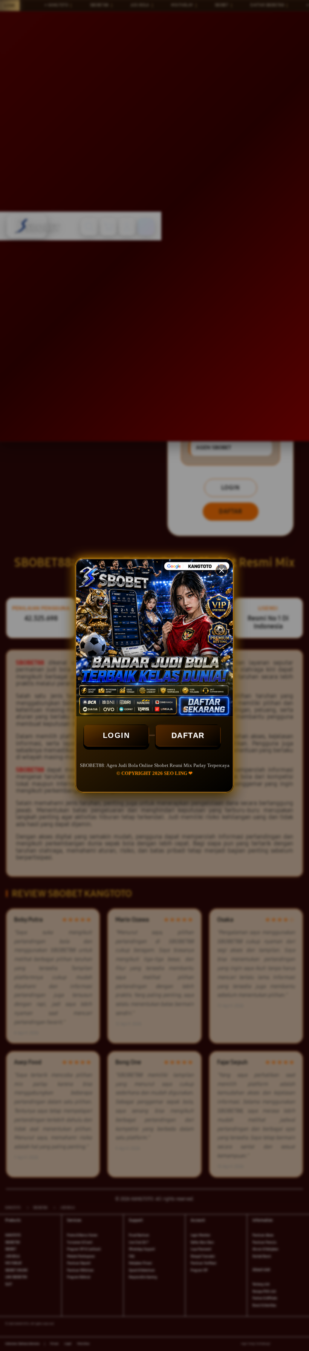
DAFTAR (188, 735)
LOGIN (116, 735)
